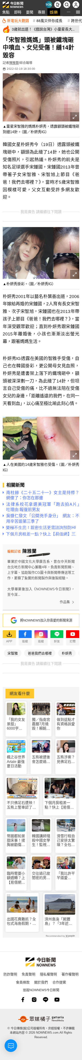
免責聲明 (28, 974)
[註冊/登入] (75, 4)
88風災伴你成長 (49, 20)
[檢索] (66, 4)
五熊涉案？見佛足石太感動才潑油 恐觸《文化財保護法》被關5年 (66, 759)
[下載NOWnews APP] (57, 4)
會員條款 (23, 982)
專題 (41, 12)
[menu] (78, 12)
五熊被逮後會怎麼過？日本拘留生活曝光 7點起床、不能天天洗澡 (41, 759)
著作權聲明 (70, 974)
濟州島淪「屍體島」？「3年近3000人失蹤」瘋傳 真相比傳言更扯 (60, 921)
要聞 (29, 12)
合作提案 (59, 982)
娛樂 (54, 12)
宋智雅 (13, 653)
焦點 (6, 12)
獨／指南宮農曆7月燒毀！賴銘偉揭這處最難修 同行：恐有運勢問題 (41, 724)
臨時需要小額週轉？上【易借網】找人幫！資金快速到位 (16, 878)
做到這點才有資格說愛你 (66, 724)
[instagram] (34, 999)
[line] (45, 999)
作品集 (65, 602)
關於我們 (41, 982)
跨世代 (76, 20)
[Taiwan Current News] (48, 4)
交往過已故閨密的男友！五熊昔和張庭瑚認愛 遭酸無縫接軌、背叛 (41, 876)
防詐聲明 (10, 974)
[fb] (22, 999)
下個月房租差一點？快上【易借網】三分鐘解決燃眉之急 (59, 805)
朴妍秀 (67, 653)
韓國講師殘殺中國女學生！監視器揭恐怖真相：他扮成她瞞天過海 (41, 840)
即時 (17, 12)
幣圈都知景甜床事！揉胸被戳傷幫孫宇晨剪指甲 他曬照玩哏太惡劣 (16, 840)
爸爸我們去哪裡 (40, 653)
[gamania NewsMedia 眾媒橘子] (41, 1019)
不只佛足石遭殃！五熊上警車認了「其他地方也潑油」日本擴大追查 (21, 805)
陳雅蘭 (14, 63)
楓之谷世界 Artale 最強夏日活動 (16, 761)
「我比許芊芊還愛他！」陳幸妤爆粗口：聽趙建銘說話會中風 (66, 876)
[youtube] (57, 999)
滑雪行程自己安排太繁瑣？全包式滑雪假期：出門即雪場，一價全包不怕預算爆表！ (66, 840)
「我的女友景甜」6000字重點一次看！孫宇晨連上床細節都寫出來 (16, 724)
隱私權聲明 (48, 974)
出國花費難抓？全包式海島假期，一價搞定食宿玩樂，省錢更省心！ (21, 921)
